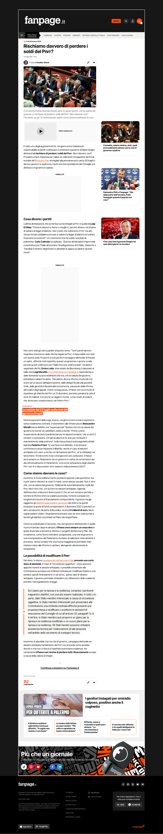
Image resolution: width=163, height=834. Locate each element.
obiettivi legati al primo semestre (52, 503)
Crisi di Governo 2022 (33, 41)
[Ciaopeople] (138, 827)
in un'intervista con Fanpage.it (63, 372)
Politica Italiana (29, 676)
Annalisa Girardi (42, 62)
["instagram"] (31, 767)
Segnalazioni (71, 797)
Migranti (76, 35)
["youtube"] (38, 767)
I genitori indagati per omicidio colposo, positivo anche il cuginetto (108, 702)
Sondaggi (48, 35)
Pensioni (66, 35)
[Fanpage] (27, 784)
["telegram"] (60, 767)
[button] (94, 62)
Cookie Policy (71, 805)
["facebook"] (52, 767)
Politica (32, 35)
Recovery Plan (42, 160)
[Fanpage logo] (41, 21)
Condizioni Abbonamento (76, 809)
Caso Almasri (127, 35)
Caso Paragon (113, 35)
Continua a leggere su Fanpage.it (60, 667)
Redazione (70, 813)
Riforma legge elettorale (94, 35)
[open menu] (21, 35)
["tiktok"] (24, 767)
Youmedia (69, 792)
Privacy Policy (71, 801)
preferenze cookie (73, 817)
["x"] (45, 767)
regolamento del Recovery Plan (58, 560)
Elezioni (57, 35)
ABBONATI (116, 21)
